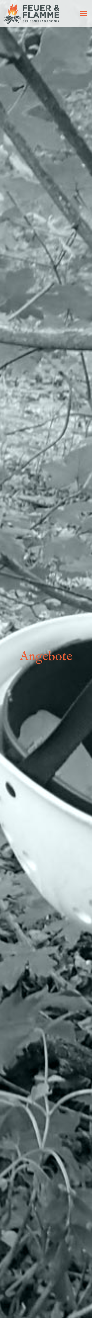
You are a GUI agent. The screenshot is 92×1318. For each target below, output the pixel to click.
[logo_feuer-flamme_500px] (31, 5)
